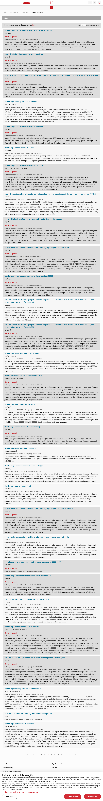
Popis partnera (32, 792)
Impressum (21, 792)
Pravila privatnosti (9, 792)
